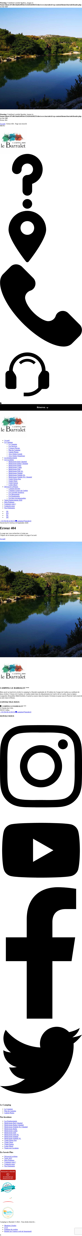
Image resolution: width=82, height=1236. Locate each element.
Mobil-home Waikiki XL (17, 475)
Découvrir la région (10, 1156)
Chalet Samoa (13, 483)
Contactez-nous (9, 506)
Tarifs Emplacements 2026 (13, 500)
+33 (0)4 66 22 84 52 (7, 521)
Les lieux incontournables (17, 498)
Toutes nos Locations (11, 1148)
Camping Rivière (14, 489)
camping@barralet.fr (24, 521)
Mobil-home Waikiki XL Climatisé (20, 477)
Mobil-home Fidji (14, 469)
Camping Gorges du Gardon (18, 490)
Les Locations (9, 460)
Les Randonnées (14, 496)
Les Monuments (14, 494)
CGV (6, 1227)
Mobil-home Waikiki (16, 473)
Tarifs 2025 (8, 1158)
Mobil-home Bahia (15, 465)
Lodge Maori (13, 485)
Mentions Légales (10, 1225)
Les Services (13, 446)
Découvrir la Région (11, 487)
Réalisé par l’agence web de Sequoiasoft (17, 1231)
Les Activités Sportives (16, 492)
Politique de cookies (11, 1229)
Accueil (2, 124)
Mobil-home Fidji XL (16, 471)
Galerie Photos (13, 452)
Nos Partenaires (9, 508)
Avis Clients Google (15, 454)
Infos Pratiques (9, 502)
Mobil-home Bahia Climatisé (18, 463)
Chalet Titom (13, 481)
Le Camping (8, 442)
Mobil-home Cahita (15, 467)
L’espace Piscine (14, 448)
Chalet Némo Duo (15, 479)
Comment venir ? (10, 504)
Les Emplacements (10, 458)
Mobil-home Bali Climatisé (18, 462)
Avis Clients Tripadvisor (17, 456)
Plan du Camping (14, 450)
